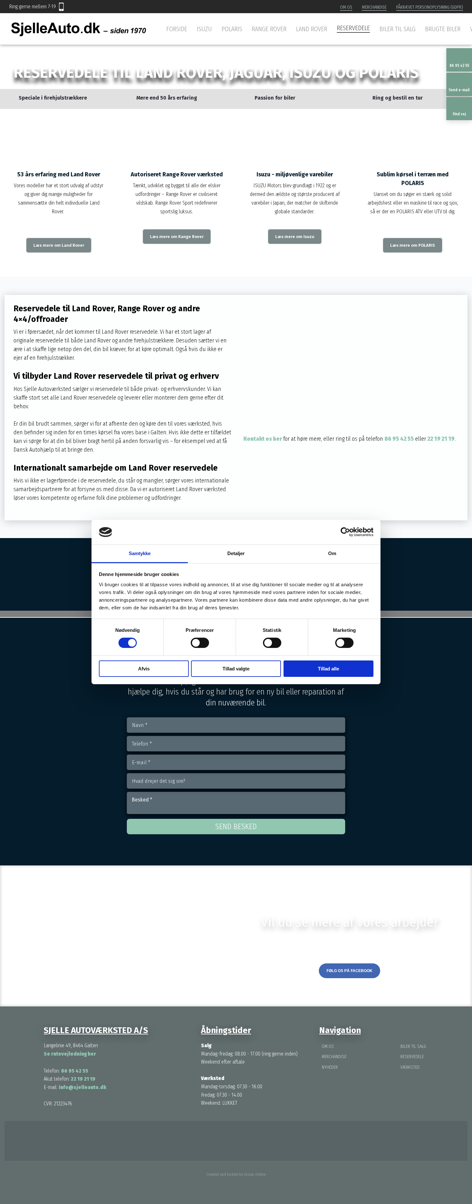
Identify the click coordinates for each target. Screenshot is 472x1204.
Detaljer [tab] (236, 553)
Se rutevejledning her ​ (70, 1054)
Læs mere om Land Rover (58, 245)
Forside (176, 29)
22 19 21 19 (441, 438)
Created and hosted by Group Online (236, 1174)
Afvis (144, 668)
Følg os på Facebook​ (349, 971)
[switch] (200, 643)
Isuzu (204, 29)
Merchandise (374, 7)
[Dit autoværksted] (78, 29)
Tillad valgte (236, 668)
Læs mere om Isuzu (294, 236)
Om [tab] (332, 553)
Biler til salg (397, 29)
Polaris (232, 29)
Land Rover (311, 29)
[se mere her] (197, 1141)
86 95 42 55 (399, 438)
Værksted (410, 1067)
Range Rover (269, 29)
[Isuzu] (295, 134)
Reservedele (353, 28)
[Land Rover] (59, 134)
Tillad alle (328, 668)
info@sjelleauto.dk (82, 1087)
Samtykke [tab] (140, 553)
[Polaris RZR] (413, 134)
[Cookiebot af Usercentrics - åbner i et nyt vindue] (345, 532)
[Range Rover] (177, 134)
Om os (346, 7)
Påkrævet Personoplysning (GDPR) (429, 7)
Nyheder (330, 1067)
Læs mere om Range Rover (177, 236)
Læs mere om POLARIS (412, 245)
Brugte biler (442, 29)
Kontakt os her (262, 438)
